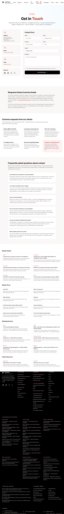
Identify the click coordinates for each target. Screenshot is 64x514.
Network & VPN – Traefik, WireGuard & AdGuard (31, 440)
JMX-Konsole (36, 492)
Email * (44, 35)
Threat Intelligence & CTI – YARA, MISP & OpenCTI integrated (10, 441)
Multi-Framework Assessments (24, 376)
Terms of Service (59, 513)
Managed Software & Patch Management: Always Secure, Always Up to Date (31, 477)
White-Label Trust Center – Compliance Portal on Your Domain (10, 444)
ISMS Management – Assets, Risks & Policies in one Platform (11, 431)
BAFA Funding (39, 2)
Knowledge (46, 2)
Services (26, 2)
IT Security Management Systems (50, 467)
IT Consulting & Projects (38, 410)
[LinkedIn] (5, 73)
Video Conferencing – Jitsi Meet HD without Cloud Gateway (31, 453)
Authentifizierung (51, 488)
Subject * (27, 48)
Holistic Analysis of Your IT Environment (51, 463)
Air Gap (49, 490)
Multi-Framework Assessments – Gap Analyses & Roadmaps (9, 434)
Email (19, 391)
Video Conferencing (22, 393)
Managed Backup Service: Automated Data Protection (32, 465)
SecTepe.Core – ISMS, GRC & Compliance (51, 476)
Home (14, 2)
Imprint (47, 513)
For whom (32, 2)
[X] (14, 73)
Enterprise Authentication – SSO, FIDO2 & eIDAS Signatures (10, 425)
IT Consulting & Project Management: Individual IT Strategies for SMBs (30, 460)
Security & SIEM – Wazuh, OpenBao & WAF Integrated (31, 446)
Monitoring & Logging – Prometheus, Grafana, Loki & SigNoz (32, 437)
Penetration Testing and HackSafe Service (52, 424)
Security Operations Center (38, 378)
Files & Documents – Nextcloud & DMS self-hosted (31, 431)
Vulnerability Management (38, 499)
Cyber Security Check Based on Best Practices (50, 461)
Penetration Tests (36, 380)
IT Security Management (38, 383)
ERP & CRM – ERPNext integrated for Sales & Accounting (32, 428)
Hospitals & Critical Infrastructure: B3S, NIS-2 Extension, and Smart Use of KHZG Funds (16, 495)
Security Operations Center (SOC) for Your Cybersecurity (52, 430)
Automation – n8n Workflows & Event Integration (30, 422)
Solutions (19, 2)
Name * (26, 35)
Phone (44, 41)
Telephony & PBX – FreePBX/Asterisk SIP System (31, 450)
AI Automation (20, 380)
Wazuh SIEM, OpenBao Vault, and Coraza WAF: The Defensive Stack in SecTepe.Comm (16, 501)
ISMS (34, 388)
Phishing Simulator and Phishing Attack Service (51, 471)
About (52, 2)
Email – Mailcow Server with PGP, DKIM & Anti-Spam (31, 425)
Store (57, 2)
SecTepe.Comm (21, 387)
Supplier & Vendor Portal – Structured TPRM (11, 439)
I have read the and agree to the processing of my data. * (41, 68)
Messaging (20, 389)
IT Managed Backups (37, 395)
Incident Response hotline (25, 100)
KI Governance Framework (53, 497)
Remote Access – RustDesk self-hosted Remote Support (31, 443)
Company (27, 41)
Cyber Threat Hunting (37, 495)
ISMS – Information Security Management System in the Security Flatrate (10, 463)
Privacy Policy (36, 68)
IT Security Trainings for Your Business (10, 465)
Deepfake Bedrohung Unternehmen (37, 493)
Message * (27, 54)
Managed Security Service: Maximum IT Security (31, 474)
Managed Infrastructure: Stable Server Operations (30, 471)
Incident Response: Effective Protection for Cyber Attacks (52, 422)
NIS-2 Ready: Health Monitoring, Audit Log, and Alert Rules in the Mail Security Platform (16, 498)
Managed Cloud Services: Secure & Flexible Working (32, 468)
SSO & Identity (21, 397)
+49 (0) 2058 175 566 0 (8, 52)
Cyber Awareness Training (38, 390)
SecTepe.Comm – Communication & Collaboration (50, 474)
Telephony (20, 395)
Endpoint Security (52, 493)
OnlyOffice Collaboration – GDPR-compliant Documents (11, 437)
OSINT (34, 497)
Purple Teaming (51, 492)
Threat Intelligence (21, 384)
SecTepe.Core (21, 374)
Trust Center (20, 382)
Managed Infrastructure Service (39, 399)
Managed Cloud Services (38, 404)
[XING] (11, 73)
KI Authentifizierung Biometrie (39, 488)
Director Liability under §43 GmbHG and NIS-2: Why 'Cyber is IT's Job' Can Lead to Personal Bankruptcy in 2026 (15, 489)
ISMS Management (21, 378)
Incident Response (37, 376)
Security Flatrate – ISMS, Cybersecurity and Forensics (52, 479)
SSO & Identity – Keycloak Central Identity (31, 448)
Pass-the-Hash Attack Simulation (55, 499)
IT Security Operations (38, 374)
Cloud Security (51, 495)
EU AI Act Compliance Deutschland (37, 490)
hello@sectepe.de (7, 64)
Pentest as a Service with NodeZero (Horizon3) (50, 427)
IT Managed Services (37, 393)
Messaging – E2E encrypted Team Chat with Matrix (32, 434)
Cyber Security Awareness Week (50, 459)
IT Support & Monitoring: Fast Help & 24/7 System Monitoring (31, 463)
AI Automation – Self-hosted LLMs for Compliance (9, 422)
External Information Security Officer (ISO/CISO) (9, 460)
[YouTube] (8, 73)
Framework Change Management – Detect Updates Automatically (10, 428)
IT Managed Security (37, 397)
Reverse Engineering (37, 500)
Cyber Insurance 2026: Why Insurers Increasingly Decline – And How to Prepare (16, 492)
